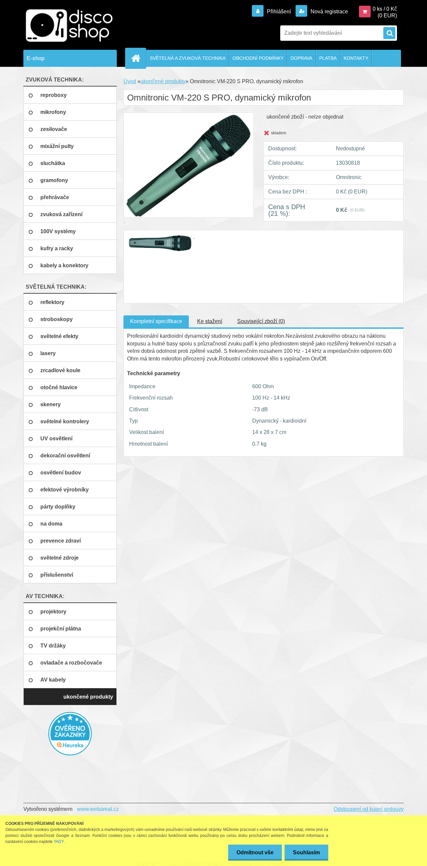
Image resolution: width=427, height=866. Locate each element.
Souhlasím (306, 852)
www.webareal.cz (98, 809)
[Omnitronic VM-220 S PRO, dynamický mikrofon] (160, 236)
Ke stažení (209, 321)
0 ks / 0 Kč (385, 9)
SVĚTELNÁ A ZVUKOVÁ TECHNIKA (188, 58)
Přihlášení (279, 11)
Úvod (129, 81)
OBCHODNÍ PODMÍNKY (258, 58)
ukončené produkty (162, 81)
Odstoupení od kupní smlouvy (369, 809)
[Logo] (69, 25)
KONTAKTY (356, 58)
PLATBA (328, 58)
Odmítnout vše (255, 852)
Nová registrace (328, 11)
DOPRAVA (301, 58)
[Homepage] (138, 58)
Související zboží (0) (261, 321)
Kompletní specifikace (156, 321)
